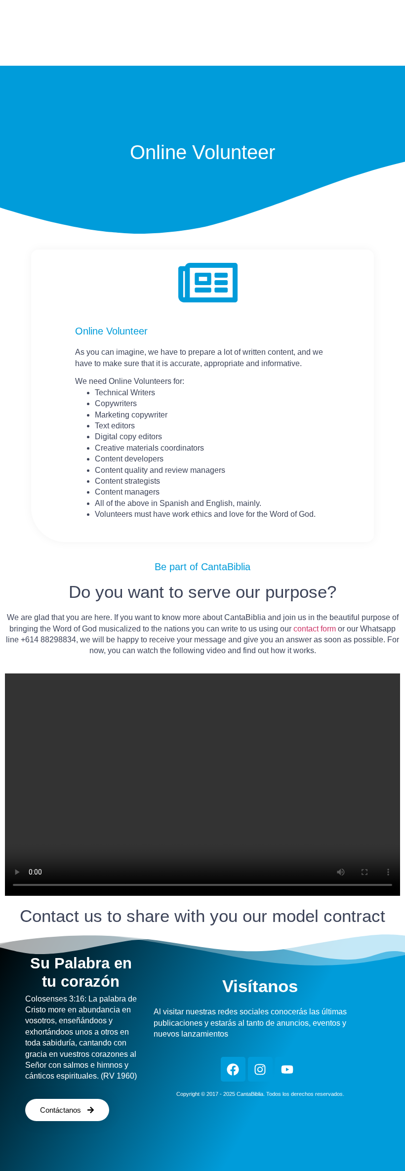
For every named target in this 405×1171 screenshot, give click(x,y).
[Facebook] (233, 1069)
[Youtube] (287, 1069)
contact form (314, 629)
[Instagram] (260, 1069)
